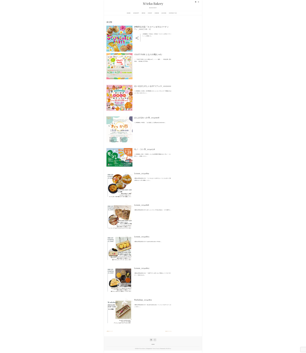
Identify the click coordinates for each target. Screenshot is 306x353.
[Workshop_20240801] (119, 312)
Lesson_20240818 (141, 205)
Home (129, 13)
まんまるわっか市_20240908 (146, 117)
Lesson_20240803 (141, 236)
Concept (136, 13)
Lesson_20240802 (141, 268)
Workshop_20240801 (143, 299)
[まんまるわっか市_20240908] (119, 129)
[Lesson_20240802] (119, 280)
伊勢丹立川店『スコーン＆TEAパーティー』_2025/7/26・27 (151, 27)
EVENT (150, 13)
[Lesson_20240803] (119, 248)
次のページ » (168, 331)
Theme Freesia (156, 348)
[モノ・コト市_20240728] (119, 157)
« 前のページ (109, 331)
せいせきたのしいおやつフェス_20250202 (152, 86)
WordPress (168, 348)
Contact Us (173, 13)
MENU (143, 13)
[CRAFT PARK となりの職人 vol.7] (119, 66)
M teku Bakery (153, 3)
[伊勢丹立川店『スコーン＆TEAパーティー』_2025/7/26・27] (119, 39)
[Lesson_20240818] (119, 217)
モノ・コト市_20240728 (144, 149)
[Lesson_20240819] (119, 185)
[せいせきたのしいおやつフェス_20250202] (119, 98)
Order (157, 13)
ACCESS (164, 13)
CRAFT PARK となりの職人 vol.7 (148, 54)
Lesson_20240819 (141, 173)
